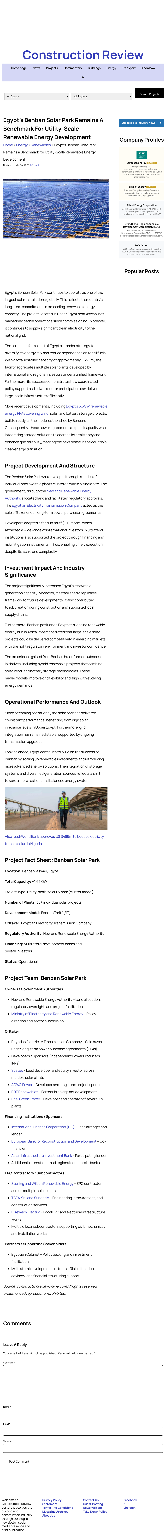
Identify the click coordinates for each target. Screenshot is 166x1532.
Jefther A (34, 165)
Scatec (17, 1070)
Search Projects (149, 94)
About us (48, 1515)
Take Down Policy (95, 1511)
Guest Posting (93, 1504)
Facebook (130, 1500)
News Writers (92, 1508)
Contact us (91, 1500)
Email (6, 1423)
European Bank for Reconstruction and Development (53, 1141)
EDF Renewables (24, 1091)
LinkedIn (129, 1508)
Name (7, 1406)
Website (7, 1441)
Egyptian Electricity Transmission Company (47, 505)
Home (8, 145)
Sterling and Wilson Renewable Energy (42, 1183)
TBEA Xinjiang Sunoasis (30, 1197)
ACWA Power (21, 1084)
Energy (22, 145)
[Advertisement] (83, 23)
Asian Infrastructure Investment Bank (41, 1155)
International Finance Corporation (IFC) (42, 1126)
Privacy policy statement (52, 1502)
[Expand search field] (83, 76)
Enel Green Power (25, 1099)
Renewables (41, 145)
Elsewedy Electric (25, 1212)
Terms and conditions (57, 1508)
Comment (9, 1362)
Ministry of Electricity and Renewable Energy (47, 1013)
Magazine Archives (55, 1511)
